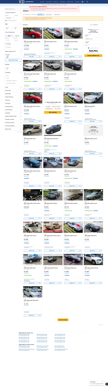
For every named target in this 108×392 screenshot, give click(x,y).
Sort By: (91, 24)
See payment (26, 46)
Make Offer (31, 56)
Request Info (51, 56)
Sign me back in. (41, 10)
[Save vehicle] (41, 29)
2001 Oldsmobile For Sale (42, 334)
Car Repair (77, 1)
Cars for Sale (49, 1)
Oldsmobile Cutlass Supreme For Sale (27, 349)
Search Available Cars (93, 55)
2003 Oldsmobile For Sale (24, 337)
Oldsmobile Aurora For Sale (42, 346)
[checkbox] (8, 45)
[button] (82, 2)
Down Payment (87, 41)
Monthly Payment (88, 34)
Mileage (7, 67)
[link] (26, 49)
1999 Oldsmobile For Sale (42, 340)
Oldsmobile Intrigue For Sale (43, 349)
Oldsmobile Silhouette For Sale (60, 349)
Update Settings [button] (98, 52)
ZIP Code (16, 15)
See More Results (63, 319)
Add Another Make (13, 60)
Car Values (42, 1)
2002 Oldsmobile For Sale (24, 340)
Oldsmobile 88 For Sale (59, 346)
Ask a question (53, 112)
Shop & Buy (62, 1)
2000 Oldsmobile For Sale (42, 337)
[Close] (102, 382)
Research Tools (70, 1)
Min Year (7, 27)
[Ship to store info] (56, 149)
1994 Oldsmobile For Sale (59, 340)
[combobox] (13, 9)
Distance (6, 15)
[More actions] (40, 57)
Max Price (15, 38)
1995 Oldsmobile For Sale (59, 337)
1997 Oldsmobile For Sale (59, 334)
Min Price (7, 38)
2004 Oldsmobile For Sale (24, 334)
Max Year (16, 27)
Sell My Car (55, 1)
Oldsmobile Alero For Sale (24, 346)
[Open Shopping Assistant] (106, 384)
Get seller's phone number (48, 247)
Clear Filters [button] (33, 14)
